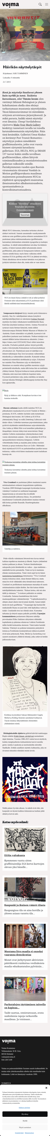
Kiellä (25, 1121)
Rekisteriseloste (29, 1133)
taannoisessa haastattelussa (12, 576)
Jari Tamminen (20, 73)
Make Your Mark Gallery (27, 124)
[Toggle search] (40, 4)
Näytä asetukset (25, 1127)
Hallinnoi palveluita (24, 1107)
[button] (46, 1087)
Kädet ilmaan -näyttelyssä (24, 736)
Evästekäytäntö (19, 1133)
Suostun (25, 214)
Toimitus (6, 1083)
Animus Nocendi (37, 319)
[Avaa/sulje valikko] (46, 4)
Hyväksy (25, 1114)
